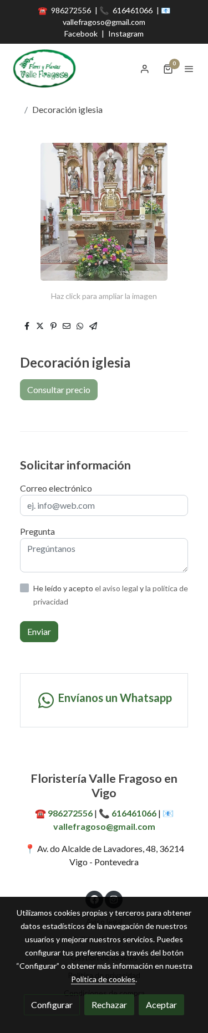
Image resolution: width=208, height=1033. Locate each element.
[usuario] (145, 69)
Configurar (52, 1004)
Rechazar (109, 1004)
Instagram (126, 33)
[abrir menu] (189, 69)
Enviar (39, 631)
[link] (44, 69)
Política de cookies (103, 979)
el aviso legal (117, 588)
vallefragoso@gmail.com (104, 22)
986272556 (72, 10)
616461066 (133, 10)
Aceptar (161, 1004)
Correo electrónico (56, 488)
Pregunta (37, 531)
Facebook (81, 33)
